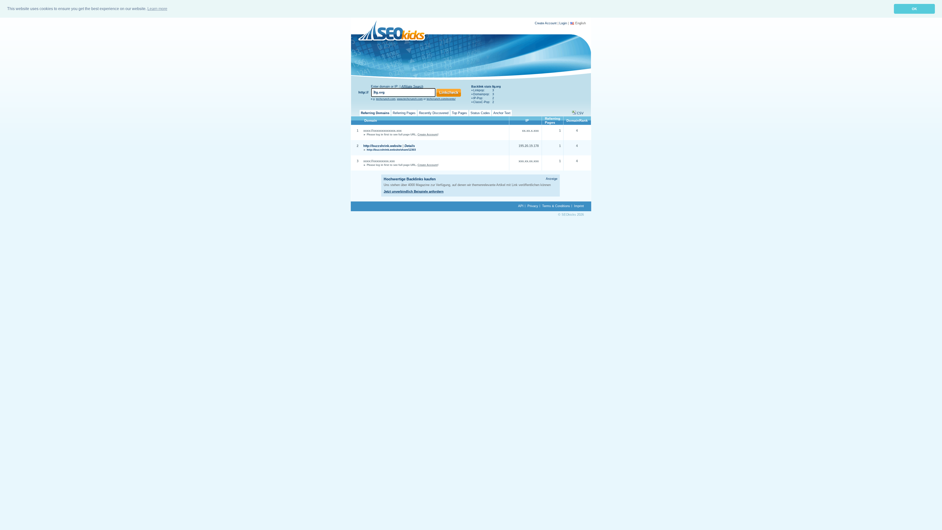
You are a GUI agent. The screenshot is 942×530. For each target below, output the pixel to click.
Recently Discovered (433, 113)
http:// (363, 92)
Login (563, 23)
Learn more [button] (157, 9)
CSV (580, 113)
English (580, 23)
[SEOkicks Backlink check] (394, 31)
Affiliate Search (412, 86)
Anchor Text (501, 113)
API (520, 206)
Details (410, 146)
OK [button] (914, 9)
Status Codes (480, 113)
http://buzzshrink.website (382, 146)
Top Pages (459, 113)
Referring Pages (404, 113)
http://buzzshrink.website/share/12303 (391, 149)
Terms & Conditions (556, 206)
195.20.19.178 (529, 146)
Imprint (579, 206)
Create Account (546, 23)
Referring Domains (375, 113)
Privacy (532, 206)
